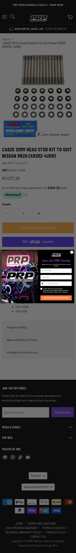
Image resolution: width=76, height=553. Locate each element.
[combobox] (44, 283)
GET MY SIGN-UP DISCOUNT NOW (56, 297)
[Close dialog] (71, 252)
